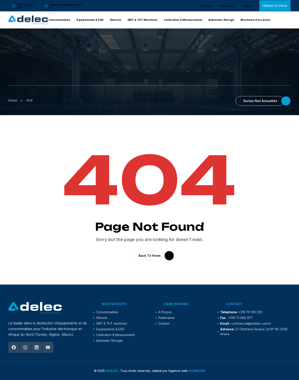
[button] (285, 20)
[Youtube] (47, 347)
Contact (247, 6)
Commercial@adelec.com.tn (66, 6)
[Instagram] (25, 347)
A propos (206, 6)
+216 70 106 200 (25, 6)
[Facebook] (13, 347)
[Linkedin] (36, 347)
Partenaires (227, 6)
